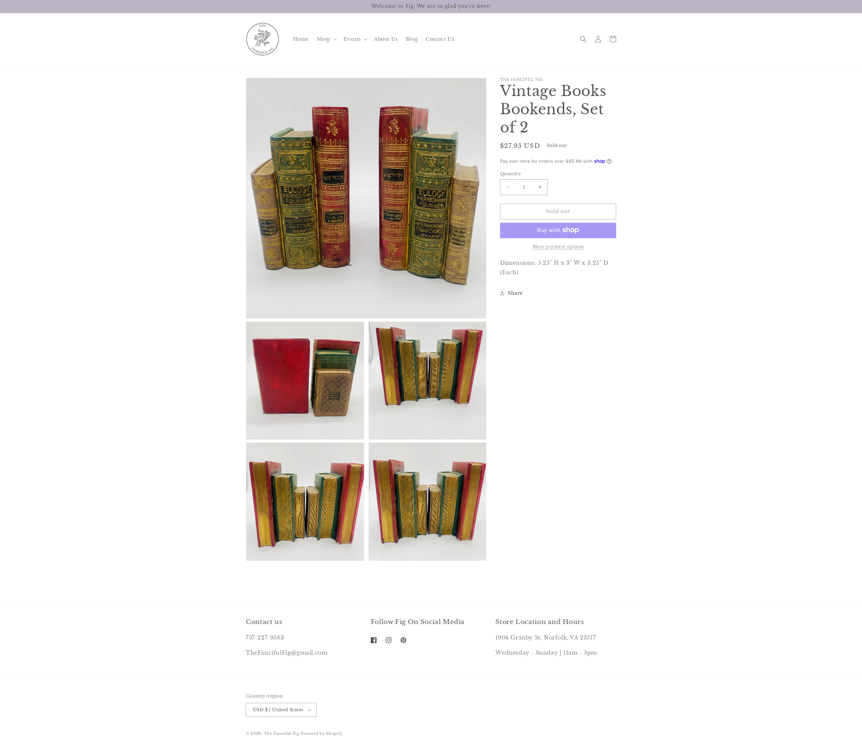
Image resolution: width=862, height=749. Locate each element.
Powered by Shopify (322, 733)
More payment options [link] (558, 246)
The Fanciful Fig (281, 733)
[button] (326, 39)
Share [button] (515, 293)
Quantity (510, 174)
